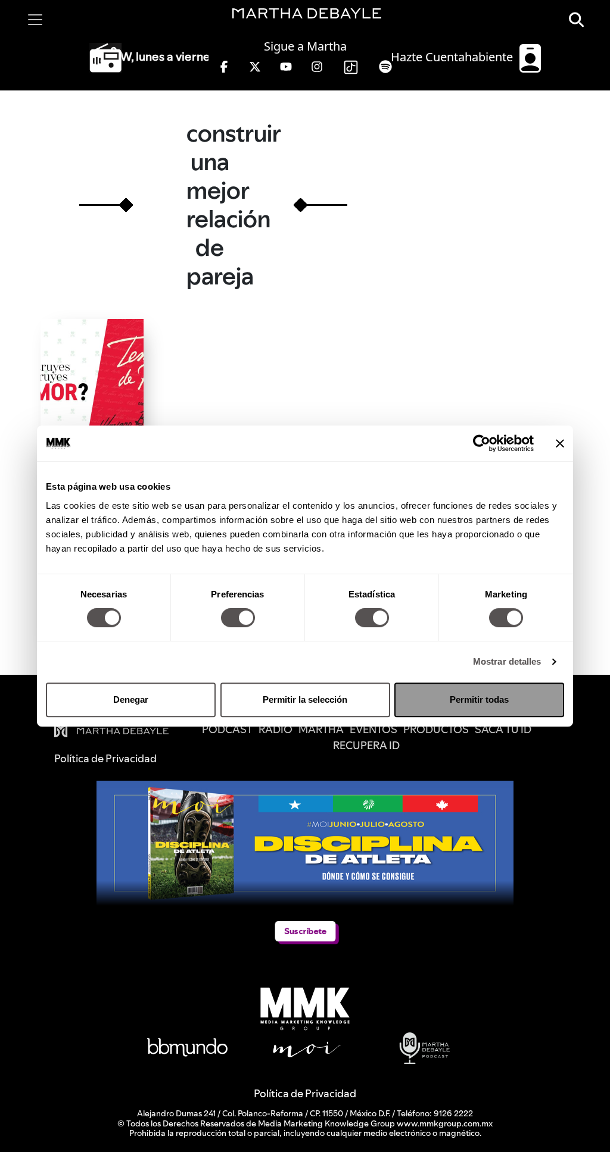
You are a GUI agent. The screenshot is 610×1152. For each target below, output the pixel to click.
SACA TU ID (503, 729)
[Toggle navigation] (35, 20)
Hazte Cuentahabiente (453, 57)
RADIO (275, 729)
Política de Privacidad (305, 1093)
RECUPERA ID (366, 745)
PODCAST (227, 729)
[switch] (238, 617)
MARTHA (321, 729)
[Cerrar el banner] (560, 443)
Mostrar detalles (507, 661)
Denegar (130, 699)
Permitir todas (479, 699)
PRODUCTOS (436, 729)
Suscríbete (305, 931)
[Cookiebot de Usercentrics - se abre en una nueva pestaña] (482, 443)
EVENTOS (373, 729)
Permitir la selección (305, 699)
